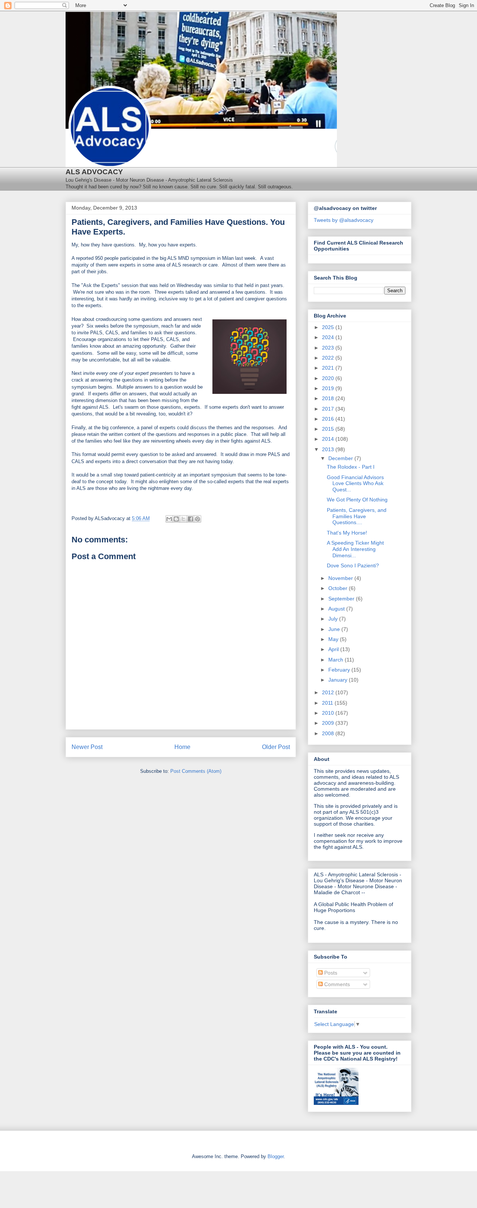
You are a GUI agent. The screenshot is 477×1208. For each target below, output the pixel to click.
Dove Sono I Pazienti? (353, 565)
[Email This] (169, 519)
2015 (328, 429)
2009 (328, 723)
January (338, 680)
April (334, 649)
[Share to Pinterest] (197, 519)
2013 (328, 449)
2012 (328, 692)
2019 (328, 388)
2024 (328, 337)
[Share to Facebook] (190, 519)
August (337, 609)
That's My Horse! (347, 533)
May (334, 639)
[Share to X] (183, 519)
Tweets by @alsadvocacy (343, 220)
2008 (328, 733)
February (339, 670)
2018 (328, 398)
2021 (328, 368)
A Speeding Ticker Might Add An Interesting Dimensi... (355, 549)
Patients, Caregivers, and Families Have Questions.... (356, 516)
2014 (328, 439)
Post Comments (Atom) (195, 771)
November (341, 578)
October (338, 588)
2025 (328, 327)
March (336, 660)
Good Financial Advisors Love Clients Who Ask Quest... (355, 483)
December (341, 458)
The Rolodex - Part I (351, 467)
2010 (328, 713)
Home (182, 747)
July (333, 619)
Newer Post (87, 747)
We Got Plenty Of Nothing (357, 500)
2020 (328, 378)
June (334, 629)
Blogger (276, 1156)
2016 (328, 419)
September (342, 599)
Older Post (276, 747)
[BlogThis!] (176, 519)
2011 (328, 703)
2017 (328, 409)
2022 (328, 358)
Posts (330, 973)
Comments (336, 984)
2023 (328, 348)
